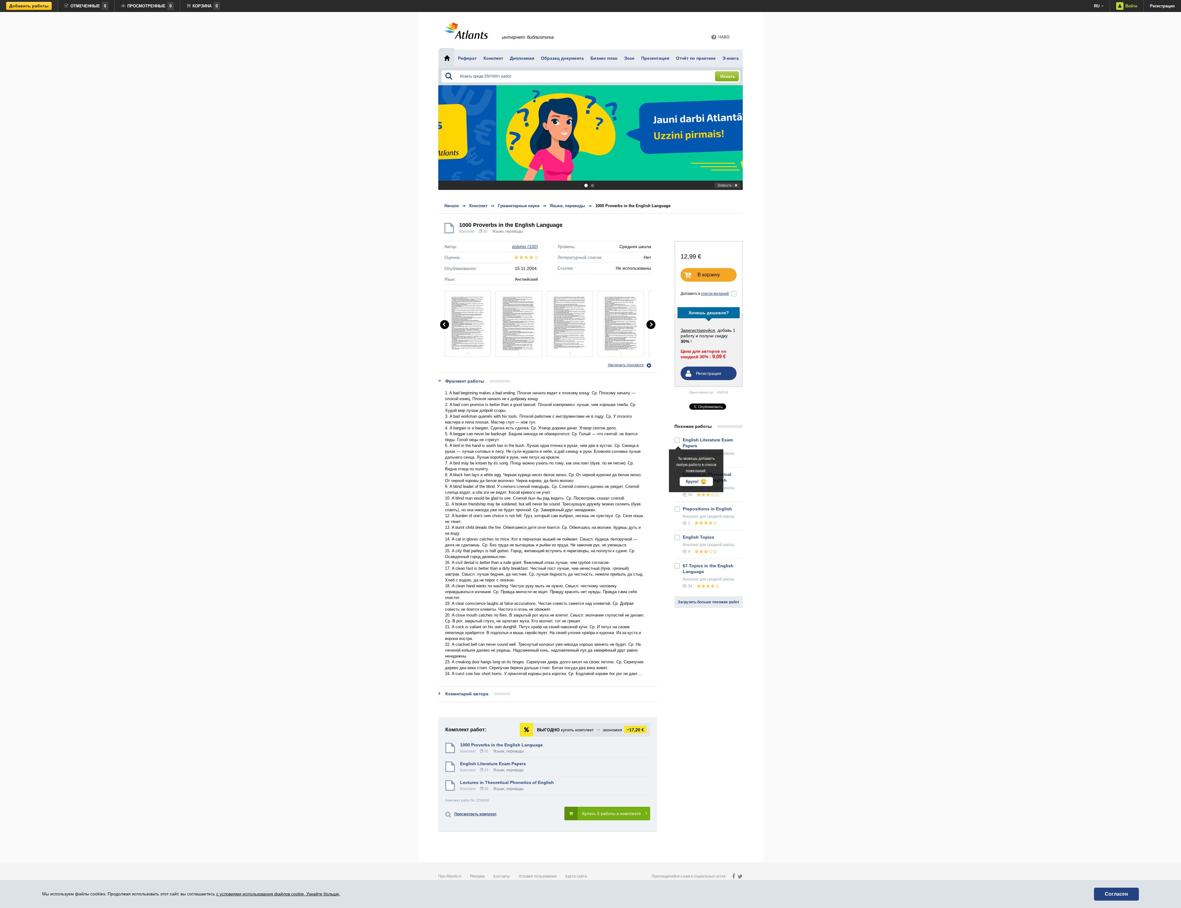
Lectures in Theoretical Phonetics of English (507, 782)
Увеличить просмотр (626, 365)
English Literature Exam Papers (493, 763)
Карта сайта (576, 876)
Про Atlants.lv (449, 876)
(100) (525, 246)
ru (1096, 6)
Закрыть (725, 185)
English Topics (698, 537)
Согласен (1116, 894)
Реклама (477, 876)
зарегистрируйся (698, 330)
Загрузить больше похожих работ (708, 602)
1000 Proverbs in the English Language (632, 205)
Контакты (501, 876)
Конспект (467, 231)
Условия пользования (538, 876)
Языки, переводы (507, 231)
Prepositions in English (707, 508)
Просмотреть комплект (475, 814)
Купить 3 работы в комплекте (611, 813)
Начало (451, 205)
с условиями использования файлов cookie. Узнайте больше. (278, 893)
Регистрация (1162, 6)
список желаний (715, 293)
